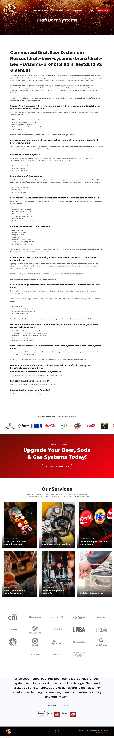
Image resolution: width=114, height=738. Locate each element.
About (90, 10)
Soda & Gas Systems (60, 10)
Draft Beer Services (41, 10)
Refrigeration (78, 10)
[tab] (41, 713)
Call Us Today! (107, 3)
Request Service (103, 10)
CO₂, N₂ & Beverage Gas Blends (57, 544)
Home (27, 10)
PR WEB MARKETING (103, 732)
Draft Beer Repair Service (91, 593)
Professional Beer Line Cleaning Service (14, 591)
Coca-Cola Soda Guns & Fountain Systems (16, 543)
